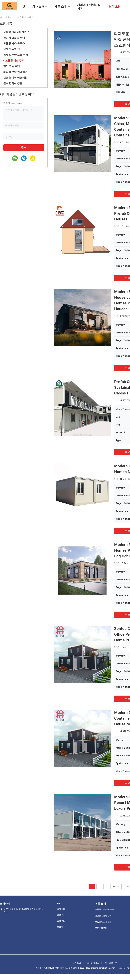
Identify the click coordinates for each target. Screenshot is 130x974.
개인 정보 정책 (111, 963)
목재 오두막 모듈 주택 (15, 54)
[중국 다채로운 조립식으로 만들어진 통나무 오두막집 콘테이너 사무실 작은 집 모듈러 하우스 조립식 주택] (82, 59)
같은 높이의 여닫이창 (15, 77)
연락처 (60, 927)
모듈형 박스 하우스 (14, 43)
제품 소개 (10, 17)
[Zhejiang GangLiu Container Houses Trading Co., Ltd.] (9, 6)
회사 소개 (61, 909)
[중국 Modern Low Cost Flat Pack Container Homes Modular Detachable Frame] (82, 491)
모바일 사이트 (93, 963)
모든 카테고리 (101, 928)
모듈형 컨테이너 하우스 (16, 31)
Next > (116, 886)
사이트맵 (77, 963)
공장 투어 (61, 915)
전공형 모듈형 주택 (14, 37)
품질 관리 (61, 921)
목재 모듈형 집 (11, 49)
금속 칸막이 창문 (12, 83)
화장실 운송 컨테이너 (15, 71)
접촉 (23, 147)
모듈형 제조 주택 (14, 60)
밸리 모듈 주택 (11, 66)
